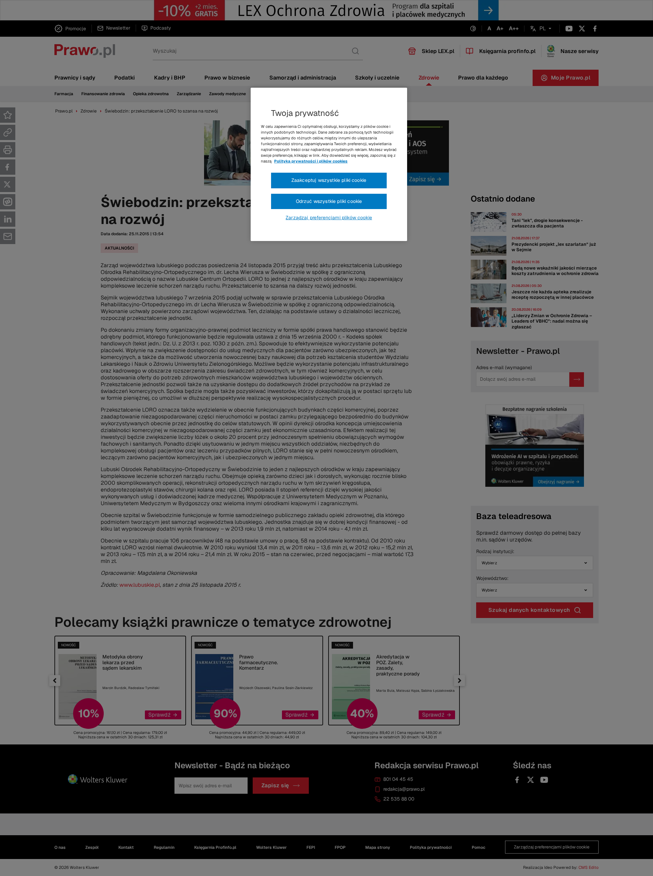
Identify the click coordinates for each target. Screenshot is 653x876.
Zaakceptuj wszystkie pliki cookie (328, 180)
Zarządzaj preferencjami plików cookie (329, 217)
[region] (329, 164)
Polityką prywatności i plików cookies (311, 161)
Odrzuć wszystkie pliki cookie (329, 201)
